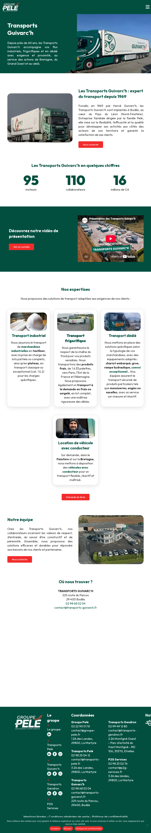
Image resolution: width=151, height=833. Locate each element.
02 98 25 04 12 (80, 755)
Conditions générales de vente (69, 816)
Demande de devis (75, 497)
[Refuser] (147, 825)
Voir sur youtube (21, 246)
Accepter (55, 828)
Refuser (68, 828)
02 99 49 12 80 (117, 726)
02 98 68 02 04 (76, 603)
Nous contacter (91, 144)
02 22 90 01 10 (80, 726)
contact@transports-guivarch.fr (75, 607)
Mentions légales (34, 816)
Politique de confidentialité (89, 828)
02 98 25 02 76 (118, 763)
